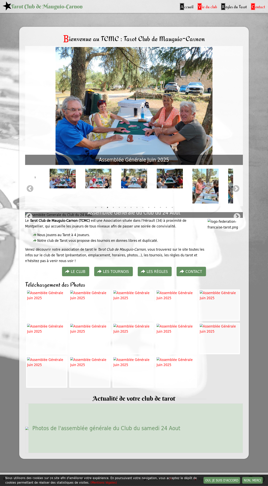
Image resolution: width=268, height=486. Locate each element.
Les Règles (157, 271)
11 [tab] (155, 209)
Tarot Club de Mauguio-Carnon (47, 6)
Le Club (78, 271)
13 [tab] (166, 209)
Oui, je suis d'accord (221, 480)
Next (236, 189)
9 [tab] (143, 209)
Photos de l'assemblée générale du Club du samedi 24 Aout (106, 428)
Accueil (187, 6)
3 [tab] (107, 209)
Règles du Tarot (234, 6)
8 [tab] (137, 209)
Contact (258, 6)
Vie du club (207, 6)
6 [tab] (125, 209)
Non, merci (252, 480)
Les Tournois (116, 271)
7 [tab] (131, 209)
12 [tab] (160, 209)
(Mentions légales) (103, 482)
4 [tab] (113, 209)
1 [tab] (96, 209)
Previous (30, 189)
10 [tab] (149, 209)
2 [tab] (102, 209)
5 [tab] (119, 209)
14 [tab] (172, 209)
